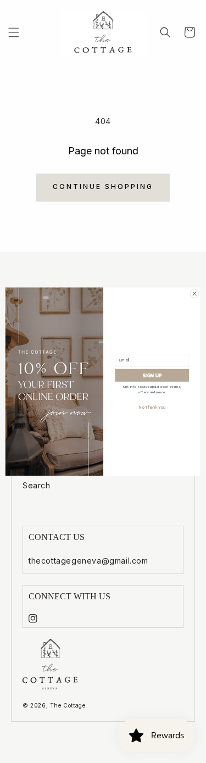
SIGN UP (152, 375)
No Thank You (151, 407)
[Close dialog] (194, 293)
